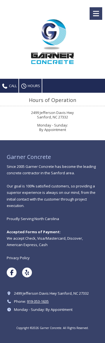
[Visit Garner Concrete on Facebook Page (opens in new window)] (12, 272)
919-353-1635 (38, 301)
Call (12, 85)
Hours (33, 85)
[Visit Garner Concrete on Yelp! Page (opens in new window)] (27, 272)
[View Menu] (96, 13)
